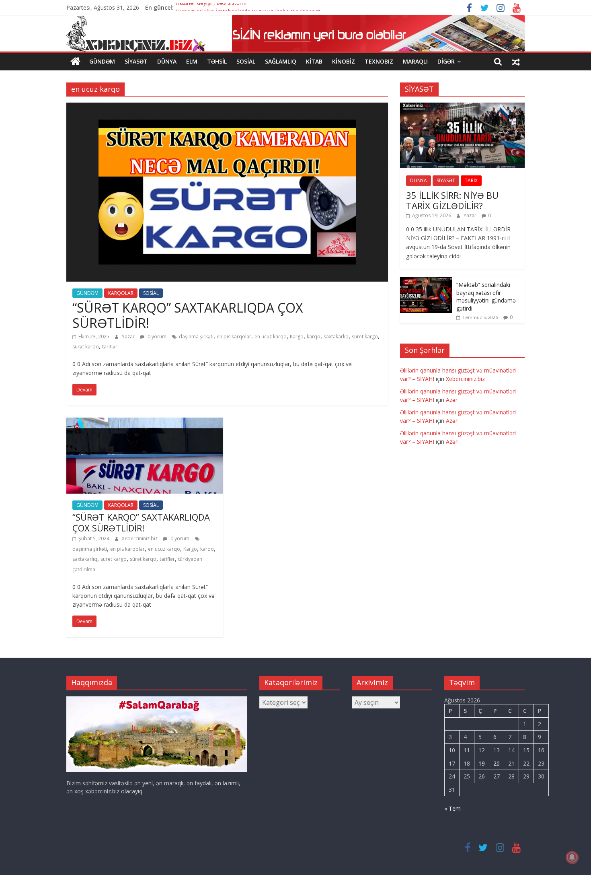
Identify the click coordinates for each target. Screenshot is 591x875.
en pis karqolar (234, 336)
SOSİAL (245, 61)
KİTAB (314, 61)
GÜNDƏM (102, 61)
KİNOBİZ (343, 61)
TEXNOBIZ (379, 61)
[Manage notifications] (572, 857)
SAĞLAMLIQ (280, 61)
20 (496, 763)
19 (481, 763)
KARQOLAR (120, 293)
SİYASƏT (136, 61)
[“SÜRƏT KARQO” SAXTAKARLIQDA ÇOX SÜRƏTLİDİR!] (227, 107)
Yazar (129, 336)
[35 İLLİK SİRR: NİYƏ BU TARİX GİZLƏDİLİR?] (462, 107)
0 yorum (156, 336)
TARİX (471, 180)
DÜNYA (166, 61)
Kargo (297, 336)
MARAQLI (415, 61)
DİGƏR (446, 61)
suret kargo (365, 336)
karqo (313, 336)
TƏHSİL (217, 61)
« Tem (452, 808)
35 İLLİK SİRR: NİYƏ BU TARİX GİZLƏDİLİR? (452, 200)
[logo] (156, 700)
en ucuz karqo (270, 336)
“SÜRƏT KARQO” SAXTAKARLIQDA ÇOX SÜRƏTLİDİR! (187, 315)
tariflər (109, 346)
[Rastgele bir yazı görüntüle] (516, 61)
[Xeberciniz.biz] (75, 61)
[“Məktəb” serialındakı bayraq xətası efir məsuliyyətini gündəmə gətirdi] (426, 281)
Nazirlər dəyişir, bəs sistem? (211, 7)
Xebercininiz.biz (140, 538)
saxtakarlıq (336, 336)
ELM (191, 61)
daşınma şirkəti (196, 336)
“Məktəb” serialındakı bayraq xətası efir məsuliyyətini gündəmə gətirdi (486, 296)
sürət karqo (85, 346)
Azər (452, 400)
